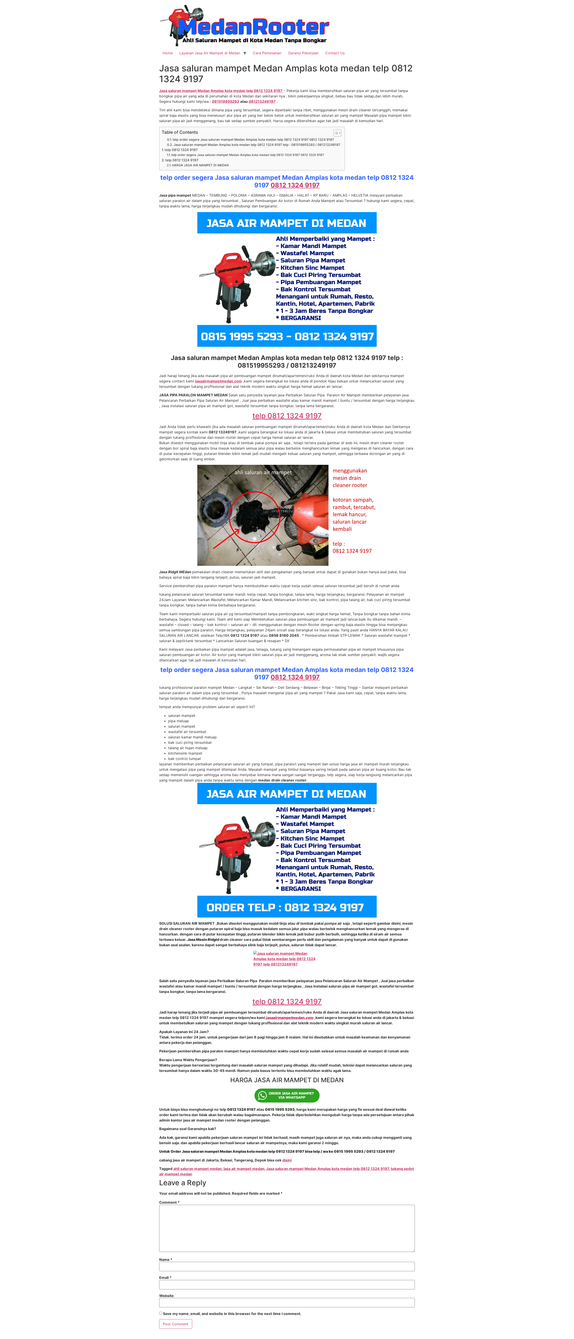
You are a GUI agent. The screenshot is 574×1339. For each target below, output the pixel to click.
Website (166, 1295)
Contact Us (335, 53)
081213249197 (262, 101)
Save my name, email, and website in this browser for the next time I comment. (232, 1313)
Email (165, 1277)
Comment (169, 1202)
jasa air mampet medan (244, 1168)
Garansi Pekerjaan (303, 53)
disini (287, 1160)
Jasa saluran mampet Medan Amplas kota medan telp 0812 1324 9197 (327, 1168)
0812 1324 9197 (295, 185)
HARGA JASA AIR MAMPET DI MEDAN (200, 165)
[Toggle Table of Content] (335, 133)
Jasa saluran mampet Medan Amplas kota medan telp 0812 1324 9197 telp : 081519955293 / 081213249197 (257, 145)
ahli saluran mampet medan (197, 1168)
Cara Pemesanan (267, 53)
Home (168, 53)
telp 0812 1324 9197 (181, 150)
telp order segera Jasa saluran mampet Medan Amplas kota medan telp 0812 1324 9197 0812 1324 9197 (253, 139)
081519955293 (225, 101)
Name (165, 1259)
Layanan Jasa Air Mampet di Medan (209, 53)
